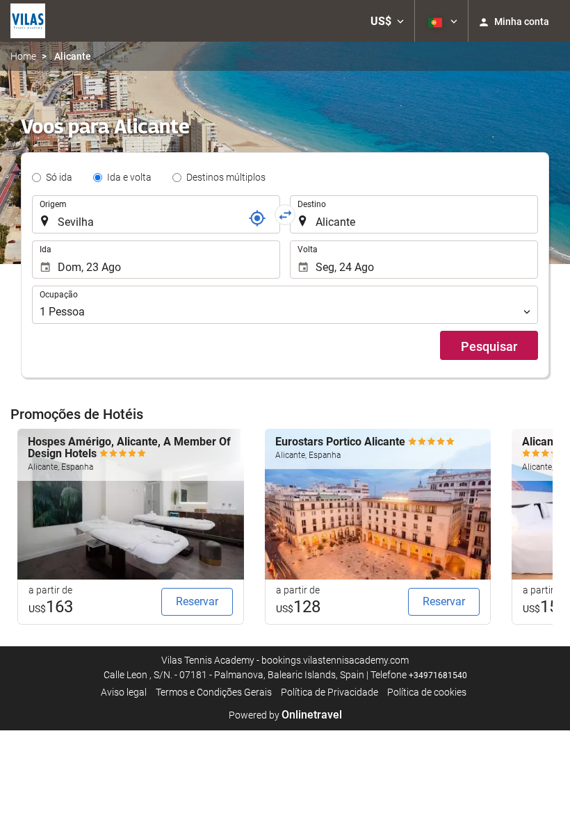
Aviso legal (124, 692)
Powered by (285, 715)
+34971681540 (438, 675)
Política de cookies (426, 692)
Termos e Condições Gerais (214, 692)
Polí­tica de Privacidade (329, 692)
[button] (387, 21)
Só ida (59, 177)
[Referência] (257, 218)
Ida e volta (129, 177)
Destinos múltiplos (226, 177)
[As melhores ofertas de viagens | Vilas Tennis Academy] (27, 21)
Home (23, 56)
